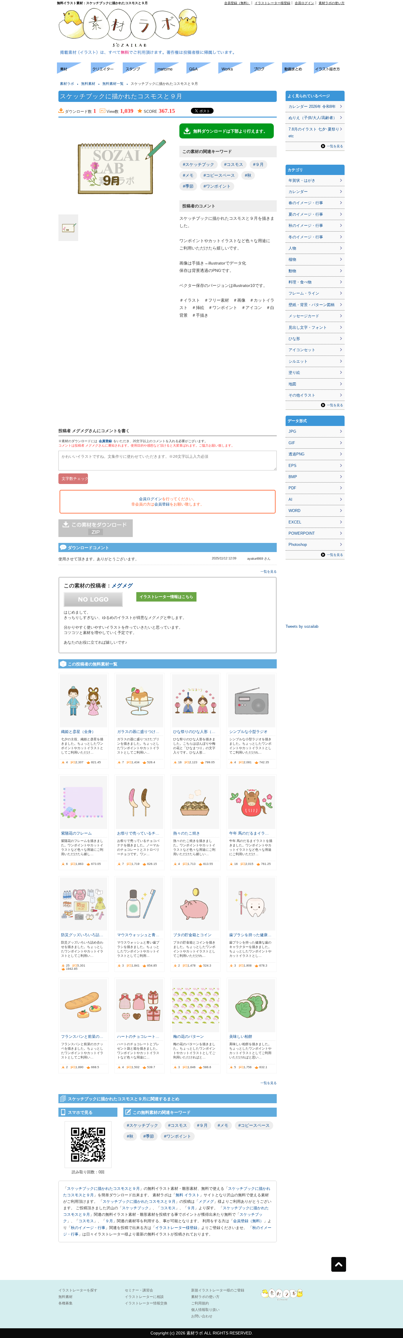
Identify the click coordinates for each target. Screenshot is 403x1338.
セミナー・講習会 (139, 1290)
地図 (292, 384)
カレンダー (298, 191)
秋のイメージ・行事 (88, 1227)
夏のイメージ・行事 (306, 214)
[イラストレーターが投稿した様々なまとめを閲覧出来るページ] (170, 72)
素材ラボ (67, 84)
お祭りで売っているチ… (138, 833)
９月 (191, 1208)
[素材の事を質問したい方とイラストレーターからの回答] (202, 72)
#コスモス (233, 164)
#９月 (258, 164)
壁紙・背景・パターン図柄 (312, 305)
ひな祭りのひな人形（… (194, 731)
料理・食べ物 (300, 282)
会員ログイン (304, 3)
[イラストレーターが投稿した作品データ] (234, 72)
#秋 (248, 175)
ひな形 (294, 338)
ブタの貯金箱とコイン (192, 935)
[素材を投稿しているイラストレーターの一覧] (107, 72)
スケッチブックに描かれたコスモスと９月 (103, 1188)
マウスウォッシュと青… (138, 935)
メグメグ (122, 586)
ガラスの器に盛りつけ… (138, 731)
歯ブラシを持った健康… (250, 935)
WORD (294, 510)
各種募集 (65, 1303)
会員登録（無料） (237, 3)
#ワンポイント (217, 186)
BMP (293, 477)
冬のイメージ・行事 (306, 237)
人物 (292, 248)
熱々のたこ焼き (186, 833)
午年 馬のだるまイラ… (249, 833)
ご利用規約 (200, 1303)
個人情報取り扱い (205, 1310)
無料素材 (88, 84)
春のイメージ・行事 (306, 203)
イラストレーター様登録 (272, 3)
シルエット (298, 361)
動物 (292, 271)
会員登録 (105, 441)
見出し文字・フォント (308, 327)
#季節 (188, 186)
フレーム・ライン (304, 293)
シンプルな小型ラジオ (248, 731)
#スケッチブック (198, 164)
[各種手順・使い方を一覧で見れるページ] (330, 72)
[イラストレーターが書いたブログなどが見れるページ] (266, 72)
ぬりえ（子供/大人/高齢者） (313, 117)
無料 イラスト (188, 1195)
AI (290, 499)
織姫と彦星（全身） (78, 731)
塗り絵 (294, 372)
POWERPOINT (302, 533)
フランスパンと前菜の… (82, 1036)
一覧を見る (269, 571)
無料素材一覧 (113, 84)
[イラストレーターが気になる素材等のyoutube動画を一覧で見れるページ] (298, 72)
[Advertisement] (277, 18)
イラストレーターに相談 (144, 1297)
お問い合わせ (201, 1316)
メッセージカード (304, 316)
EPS (292, 465)
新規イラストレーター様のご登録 (217, 1290)
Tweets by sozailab (302, 626)
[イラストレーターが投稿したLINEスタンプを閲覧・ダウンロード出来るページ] (139, 72)
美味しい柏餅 (240, 1036)
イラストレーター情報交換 (146, 1303)
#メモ (188, 175)
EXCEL (295, 522)
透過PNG (296, 454)
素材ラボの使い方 (332, 3)
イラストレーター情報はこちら (166, 596)
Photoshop (298, 544)
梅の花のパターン (188, 1036)
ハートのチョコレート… (138, 1036)
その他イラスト (302, 395)
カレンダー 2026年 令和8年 (312, 106)
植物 (292, 259)
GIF (292, 443)
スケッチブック (135, 1208)
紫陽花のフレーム (76, 833)
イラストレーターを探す (77, 1290)
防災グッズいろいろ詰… (82, 935)
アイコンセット (302, 350)
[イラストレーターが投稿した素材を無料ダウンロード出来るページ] (74, 72)
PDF (292, 488)
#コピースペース (219, 175)
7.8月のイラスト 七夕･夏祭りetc (314, 132)
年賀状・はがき (302, 180)
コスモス (168, 1208)
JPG (292, 431)
